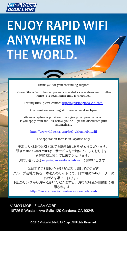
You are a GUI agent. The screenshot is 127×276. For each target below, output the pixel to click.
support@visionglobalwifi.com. (82, 103)
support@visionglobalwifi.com (62, 160)
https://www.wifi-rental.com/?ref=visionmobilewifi (63, 131)
